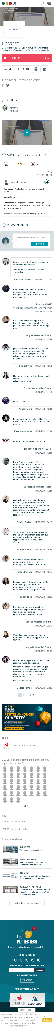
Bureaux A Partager (30, 887)
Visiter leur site (19, 69)
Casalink (24, 873)
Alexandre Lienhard (19, 182)
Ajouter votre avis (44, 175)
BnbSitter (25, 847)
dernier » (33, 695)
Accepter (47, 1016)
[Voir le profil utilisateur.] (6, 182)
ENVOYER (39, 244)
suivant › (30, 695)
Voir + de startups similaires (27, 903)
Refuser (25, 1026)
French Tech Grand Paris (25, 745)
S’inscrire (27, 980)
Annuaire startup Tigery (15, 821)
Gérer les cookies (27, 1010)
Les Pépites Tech (9, 3)
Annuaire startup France (15, 829)
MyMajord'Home (28, 859)
